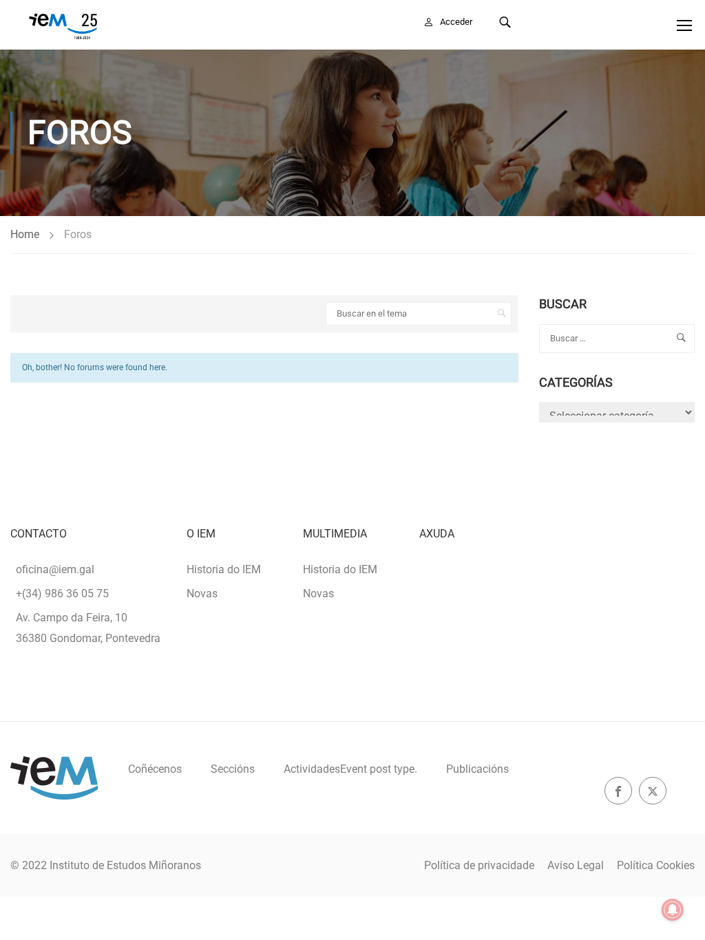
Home (24, 234)
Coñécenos (155, 769)
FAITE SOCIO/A (593, 21)
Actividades (350, 769)
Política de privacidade (479, 865)
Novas (202, 593)
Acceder (456, 22)
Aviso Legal (575, 865)
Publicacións (477, 769)
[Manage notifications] (673, 910)
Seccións (233, 769)
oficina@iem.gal (55, 569)
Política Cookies (656, 865)
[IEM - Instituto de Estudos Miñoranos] (63, 24)
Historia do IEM (224, 569)
